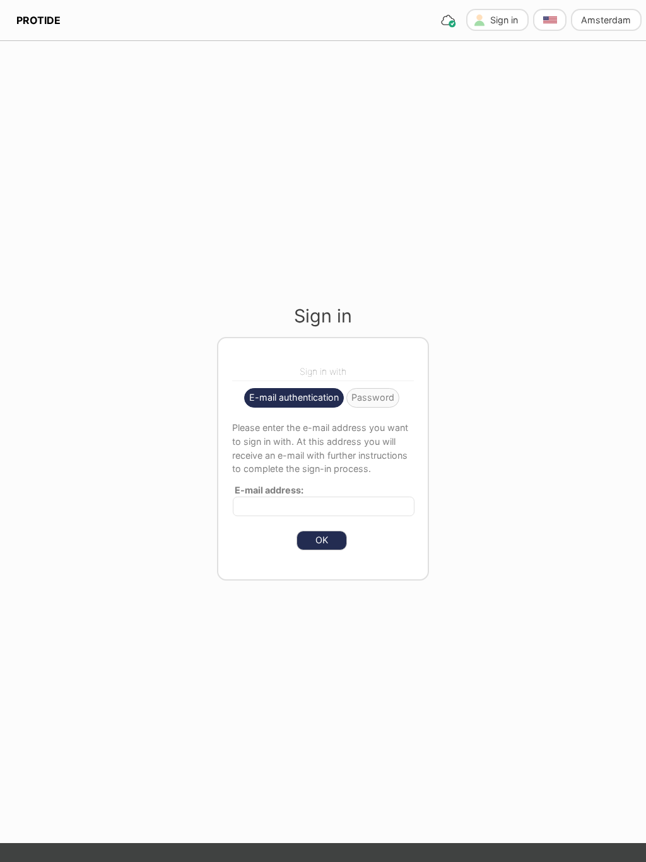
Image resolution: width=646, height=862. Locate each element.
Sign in (504, 20)
